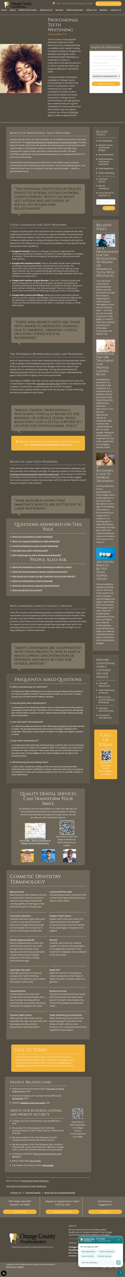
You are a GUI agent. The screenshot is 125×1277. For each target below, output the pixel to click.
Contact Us (105, 1212)
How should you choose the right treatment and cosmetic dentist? (44, 576)
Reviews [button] (103, 10)
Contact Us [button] (115, 10)
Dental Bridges (105, 140)
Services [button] (59, 10)
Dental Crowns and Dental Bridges (106, 148)
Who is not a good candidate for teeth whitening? (36, 541)
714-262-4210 (63, 1062)
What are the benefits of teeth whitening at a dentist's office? (42, 567)
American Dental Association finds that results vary (34, 474)
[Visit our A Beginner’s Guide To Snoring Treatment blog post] (105, 465)
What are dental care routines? (27, 590)
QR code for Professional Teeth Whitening (26, 1186)
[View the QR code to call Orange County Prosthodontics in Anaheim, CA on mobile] (106, 760)
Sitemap (20, 1267)
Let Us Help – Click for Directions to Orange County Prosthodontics (35, 841)
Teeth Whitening (106, 173)
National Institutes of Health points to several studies (51, 142)
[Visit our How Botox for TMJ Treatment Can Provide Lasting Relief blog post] (105, 351)
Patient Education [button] (74, 10)
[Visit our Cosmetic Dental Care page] (69, 861)
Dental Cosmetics (104, 187)
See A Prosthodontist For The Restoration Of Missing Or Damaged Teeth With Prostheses (109, 262)
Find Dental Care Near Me (105, 716)
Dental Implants (106, 154)
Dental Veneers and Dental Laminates (106, 162)
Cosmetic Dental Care (104, 684)
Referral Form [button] (46, 10)
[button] (3, 1273)
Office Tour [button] (91, 10)
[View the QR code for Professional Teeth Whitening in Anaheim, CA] (67, 834)
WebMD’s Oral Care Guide (32, 1102)
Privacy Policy (11, 1267)
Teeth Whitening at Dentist (106, 691)
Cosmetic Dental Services (106, 709)
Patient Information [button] (28, 10)
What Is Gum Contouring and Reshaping (106, 700)
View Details (35, 1160)
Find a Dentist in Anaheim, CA (106, 194)
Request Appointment (62, 1212)
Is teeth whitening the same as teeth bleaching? (35, 546)
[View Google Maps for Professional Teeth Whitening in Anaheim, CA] (35, 838)
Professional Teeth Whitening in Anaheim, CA (51, 444)
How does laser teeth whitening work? (30, 550)
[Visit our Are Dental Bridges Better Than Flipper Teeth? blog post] (105, 559)
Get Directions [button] (20, 1212)
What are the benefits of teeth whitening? (32, 536)
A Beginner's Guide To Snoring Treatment (105, 474)
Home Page (17, 1098)
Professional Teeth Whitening (35, 1180)
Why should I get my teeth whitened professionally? (36, 555)
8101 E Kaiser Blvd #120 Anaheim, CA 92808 (74, 4)
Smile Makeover (106, 168)
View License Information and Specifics (37, 1155)
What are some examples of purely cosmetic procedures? (39, 571)
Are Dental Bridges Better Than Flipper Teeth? (105, 570)
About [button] (13, 10)
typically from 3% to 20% (48, 383)
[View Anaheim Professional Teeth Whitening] (21, 92)
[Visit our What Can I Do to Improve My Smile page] (48, 861)
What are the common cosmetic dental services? (35, 585)
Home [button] (4, 10)
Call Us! (109, 4)
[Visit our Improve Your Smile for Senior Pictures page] (27, 861)
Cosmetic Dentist (103, 180)
